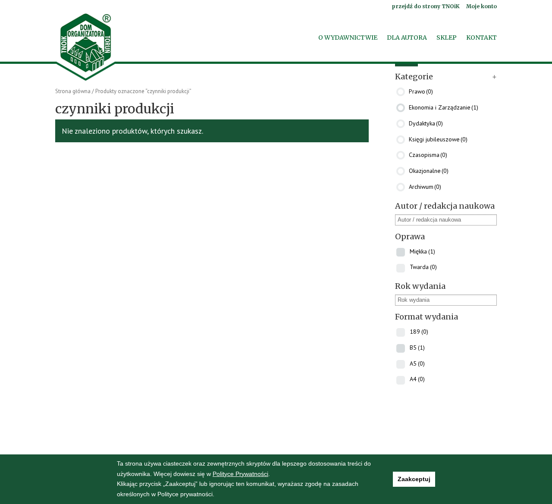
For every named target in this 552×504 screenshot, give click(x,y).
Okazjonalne (428, 171)
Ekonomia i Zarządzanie (443, 107)
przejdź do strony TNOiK (426, 6)
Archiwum (425, 187)
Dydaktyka (426, 123)
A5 (417, 363)
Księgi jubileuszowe (438, 139)
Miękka (422, 251)
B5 (417, 347)
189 (419, 331)
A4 (417, 379)
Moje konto (481, 6)
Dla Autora (407, 37)
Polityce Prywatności (240, 473)
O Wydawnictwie (347, 37)
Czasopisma (428, 155)
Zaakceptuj (414, 479)
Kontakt (481, 37)
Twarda (423, 267)
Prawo (421, 91)
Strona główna (73, 91)
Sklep (446, 37)
